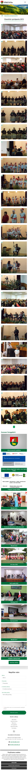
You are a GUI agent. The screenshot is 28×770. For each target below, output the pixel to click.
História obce (14, 721)
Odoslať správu (14, 712)
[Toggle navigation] (25, 2)
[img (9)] (14, 182)
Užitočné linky (14, 726)
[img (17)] (14, 316)
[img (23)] (14, 416)
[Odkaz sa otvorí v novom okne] (14, 731)
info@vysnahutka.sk (15, 744)
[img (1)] (14, 31)
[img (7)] (14, 148)
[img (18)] (14, 332)
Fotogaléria (14, 724)
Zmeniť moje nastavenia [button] (14, 765)
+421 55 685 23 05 (14, 742)
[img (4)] (14, 98)
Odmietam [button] (14, 768)
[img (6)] (14, 131)
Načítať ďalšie (14, 662)
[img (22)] (14, 399)
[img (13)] (14, 249)
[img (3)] (14, 81)
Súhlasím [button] (14, 762)
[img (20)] (14, 366)
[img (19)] (14, 349)
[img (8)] (14, 165)
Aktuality (14, 719)
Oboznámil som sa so (14, 708)
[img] (14, 48)
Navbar (3, 2)
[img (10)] (14, 198)
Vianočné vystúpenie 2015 (11, 15)
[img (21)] (14, 383)
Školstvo (14, 723)
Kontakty (14, 728)
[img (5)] (14, 115)
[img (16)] (14, 299)
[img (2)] (14, 64)
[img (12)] (14, 232)
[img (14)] (14, 265)
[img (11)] (14, 215)
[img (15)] (14, 282)
